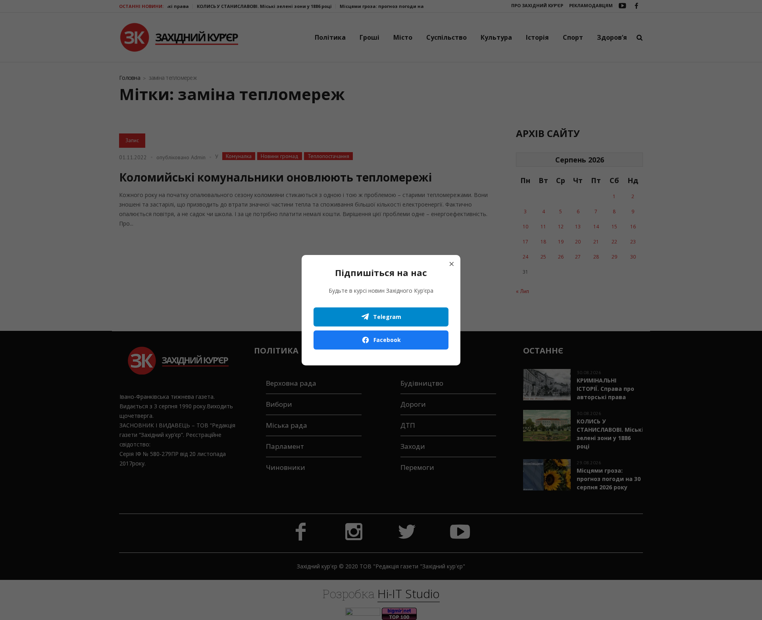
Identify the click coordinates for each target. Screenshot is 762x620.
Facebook (387, 340)
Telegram (387, 317)
